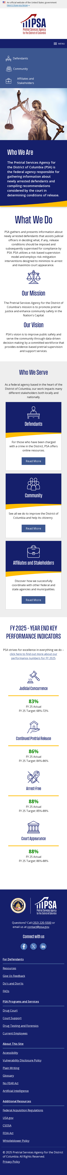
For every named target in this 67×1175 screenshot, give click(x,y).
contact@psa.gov (38, 927)
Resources (9, 968)
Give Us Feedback (14, 976)
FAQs (6, 991)
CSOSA (7, 1125)
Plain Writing (11, 1068)
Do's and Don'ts (13, 983)
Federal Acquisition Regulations (23, 1110)
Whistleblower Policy (16, 1141)
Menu (61, 43)
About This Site (13, 1044)
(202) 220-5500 (41, 923)
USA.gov (8, 1118)
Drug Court (10, 1010)
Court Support (12, 1018)
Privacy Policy (11, 1162)
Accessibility (10, 1053)
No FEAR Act (10, 1083)
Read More (33, 461)
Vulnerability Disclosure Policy (22, 1060)
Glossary (8, 1076)
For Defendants (13, 959)
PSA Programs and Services (21, 1001)
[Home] (33, 32)
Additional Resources (17, 1101)
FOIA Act (8, 1133)
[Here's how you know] (33, 4)
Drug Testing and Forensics (20, 1026)
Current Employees (15, 1033)
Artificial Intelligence (16, 1091)
